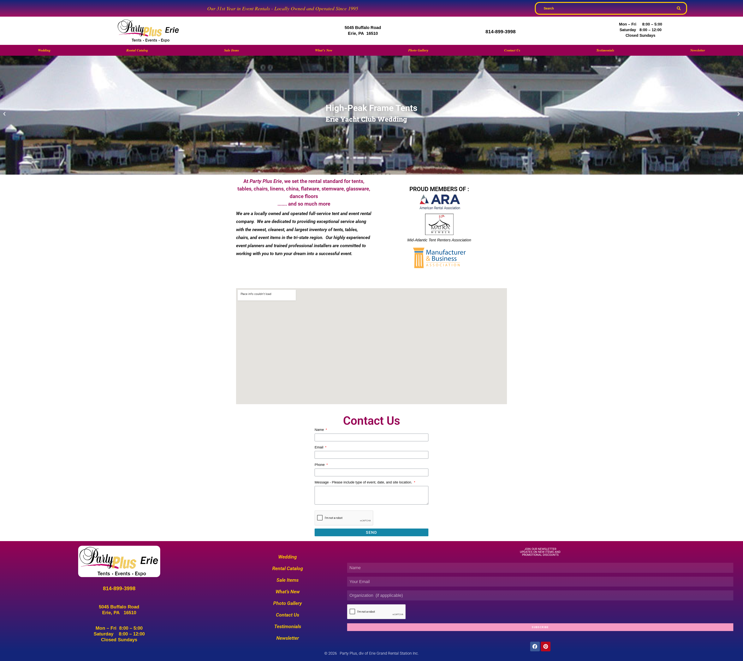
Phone (320, 465)
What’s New (323, 50)
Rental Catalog (137, 50)
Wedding (44, 50)
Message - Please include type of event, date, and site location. (364, 482)
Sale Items (231, 50)
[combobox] (607, 8)
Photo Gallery (418, 50)
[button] (4, 113)
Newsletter (697, 50)
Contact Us (512, 50)
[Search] (680, 8)
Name (320, 430)
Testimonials (605, 50)
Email (319, 447)
